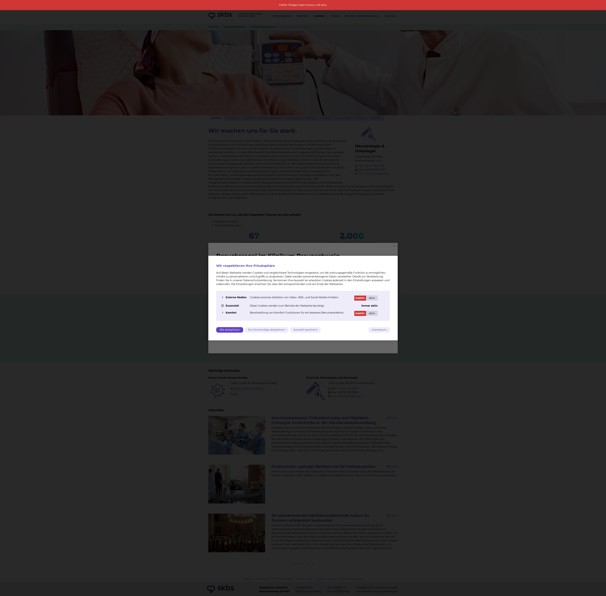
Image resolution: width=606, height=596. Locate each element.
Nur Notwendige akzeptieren (266, 329)
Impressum (379, 329)
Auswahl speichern (305, 329)
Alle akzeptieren (230, 329)
